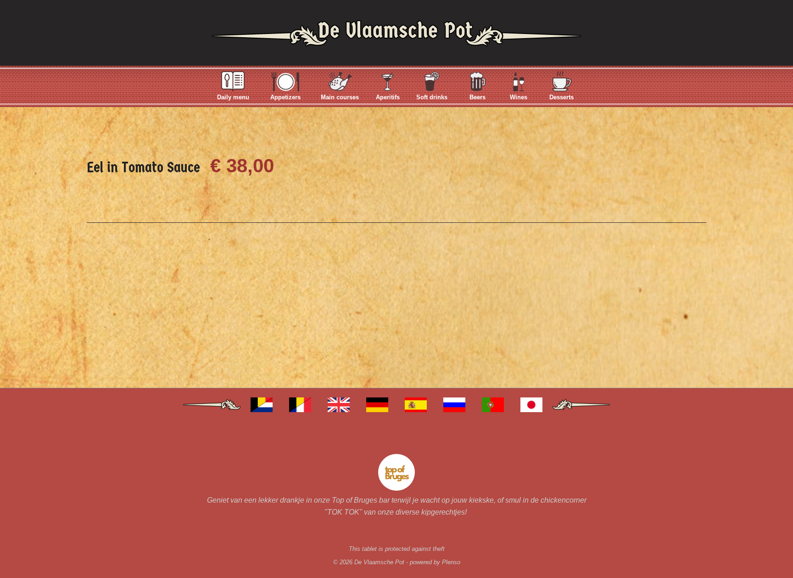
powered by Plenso (435, 562)
